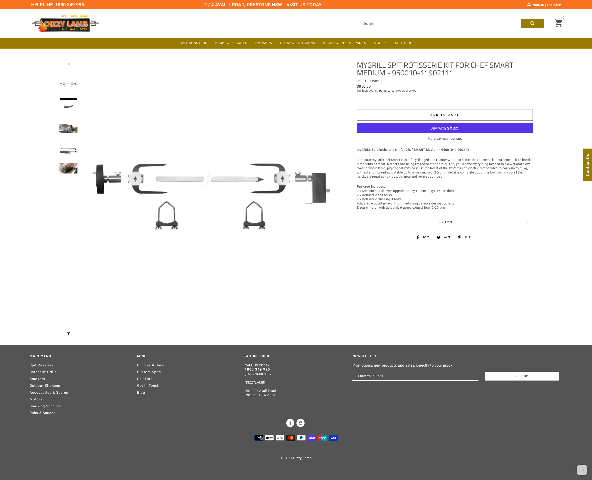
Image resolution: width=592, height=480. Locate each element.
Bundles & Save (150, 365)
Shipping (381, 90)
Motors (36, 399)
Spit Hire (403, 43)
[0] (558, 24)
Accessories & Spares (344, 43)
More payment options (445, 138)
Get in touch (258, 356)
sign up (521, 376)
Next (68, 331)
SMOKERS (263, 43)
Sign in (538, 5)
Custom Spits (149, 372)
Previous (68, 64)
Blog (141, 392)
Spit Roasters (193, 43)
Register (554, 5)
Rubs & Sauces (43, 413)
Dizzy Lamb (302, 458)
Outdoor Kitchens (297, 43)
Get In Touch (148, 386)
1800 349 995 (69, 4)
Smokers (37, 379)
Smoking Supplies (45, 406)
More (379, 43)
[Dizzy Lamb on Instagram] (300, 422)
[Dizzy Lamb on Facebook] (290, 422)
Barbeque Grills (231, 43)
